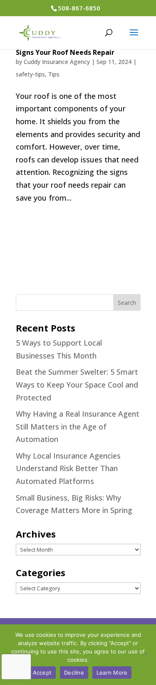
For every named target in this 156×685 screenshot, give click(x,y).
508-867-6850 (79, 8)
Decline (74, 672)
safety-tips (30, 74)
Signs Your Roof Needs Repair (65, 52)
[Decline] (145, 655)
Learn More (112, 672)
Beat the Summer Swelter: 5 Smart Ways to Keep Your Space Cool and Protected (77, 384)
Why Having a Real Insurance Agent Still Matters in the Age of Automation (77, 426)
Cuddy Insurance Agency (57, 62)
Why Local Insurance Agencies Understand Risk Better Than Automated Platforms (68, 468)
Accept (42, 672)
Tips (53, 74)
